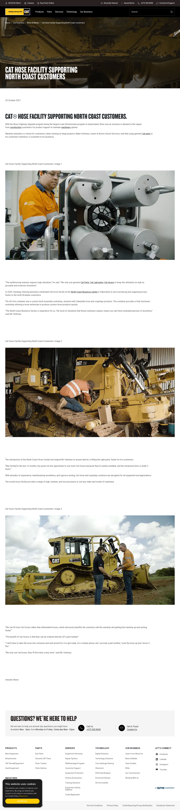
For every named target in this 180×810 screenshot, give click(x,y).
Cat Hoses (109, 282)
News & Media (131, 758)
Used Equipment (12, 768)
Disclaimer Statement (166, 805)
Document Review (102, 778)
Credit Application (72, 795)
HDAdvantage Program (75, 763)
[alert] (22, 793)
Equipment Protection (74, 773)
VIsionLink (99, 768)
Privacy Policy (112, 805)
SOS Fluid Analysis (103, 773)
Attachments (10, 758)
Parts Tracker (41, 763)
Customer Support (73, 768)
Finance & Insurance (73, 778)
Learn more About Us (134, 754)
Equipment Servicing (73, 754)
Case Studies (130, 763)
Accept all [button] (22, 801)
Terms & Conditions (94, 805)
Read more (23, 796)
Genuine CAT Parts (43, 758)
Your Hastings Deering (104, 763)
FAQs (127, 768)
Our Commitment (132, 773)
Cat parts (146, 133)
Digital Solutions (102, 754)
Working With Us (132, 778)
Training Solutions (72, 783)
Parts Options (41, 768)
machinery (66, 127)
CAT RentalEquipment (14, 763)
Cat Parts (85, 282)
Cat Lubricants (96, 282)
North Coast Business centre (84, 292)
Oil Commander (101, 783)
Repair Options (71, 758)
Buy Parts (39, 754)
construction (15, 127)
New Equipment (11, 754)
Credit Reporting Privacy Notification (137, 805)
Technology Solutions (104, 758)
